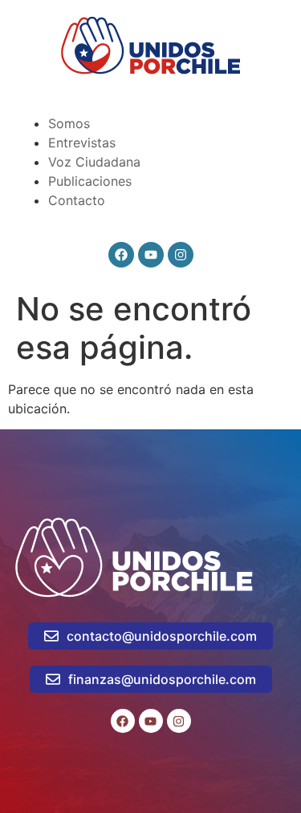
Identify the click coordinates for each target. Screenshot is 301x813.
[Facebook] (121, 255)
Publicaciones (90, 181)
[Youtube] (151, 255)
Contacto (76, 200)
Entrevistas (82, 143)
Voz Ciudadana (94, 162)
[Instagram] (180, 255)
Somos (69, 123)
